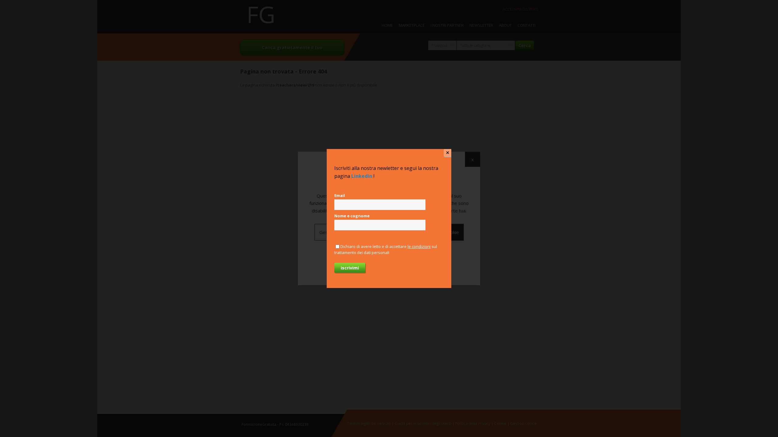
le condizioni (419, 246)
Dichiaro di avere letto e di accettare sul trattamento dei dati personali (385, 249)
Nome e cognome (352, 215)
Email (339, 195)
